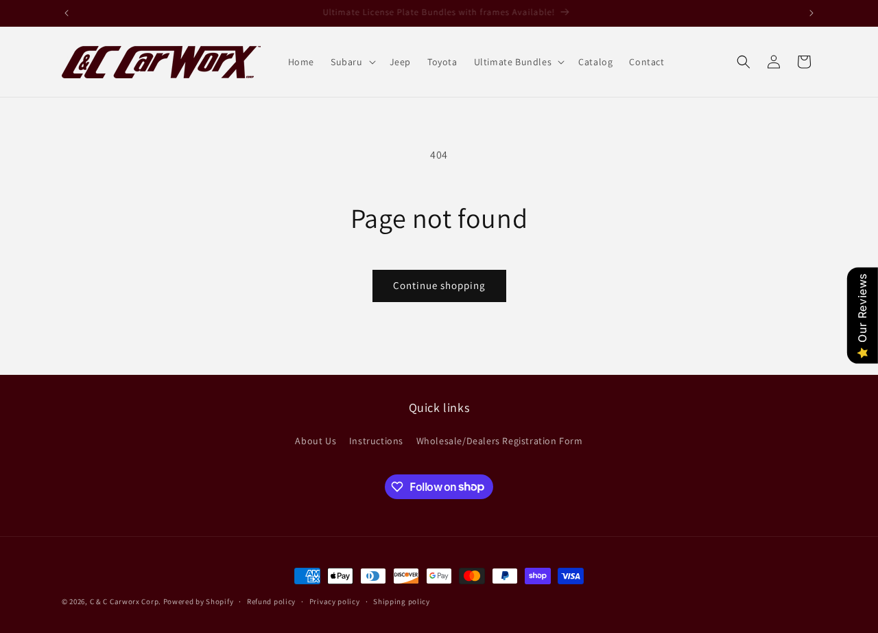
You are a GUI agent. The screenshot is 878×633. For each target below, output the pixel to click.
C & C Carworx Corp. (125, 601)
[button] (351, 61)
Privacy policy (334, 601)
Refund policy (271, 601)
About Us (315, 441)
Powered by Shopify (198, 601)
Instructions (376, 441)
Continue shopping (439, 285)
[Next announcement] (811, 13)
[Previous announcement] (66, 13)
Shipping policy (401, 601)
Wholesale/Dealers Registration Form (499, 441)
